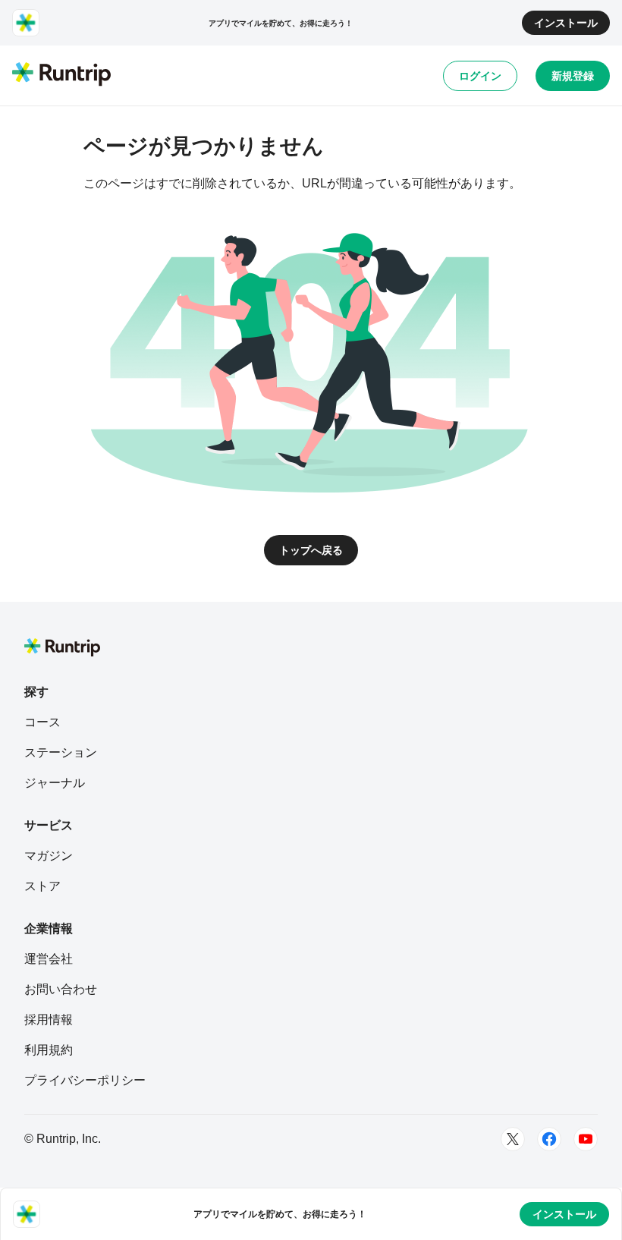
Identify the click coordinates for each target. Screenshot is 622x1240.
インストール (566, 23)
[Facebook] (549, 1139)
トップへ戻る (311, 550)
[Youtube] (585, 1139)
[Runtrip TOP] (61, 75)
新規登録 (572, 76)
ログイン (480, 76)
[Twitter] (513, 1139)
